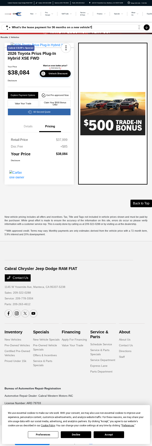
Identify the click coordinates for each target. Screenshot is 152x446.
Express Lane (98, 365)
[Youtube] (33, 313)
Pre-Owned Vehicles (17, 345)
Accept (109, 434)
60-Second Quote (41, 112)
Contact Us (20, 278)
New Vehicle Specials (46, 339)
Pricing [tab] (50, 126)
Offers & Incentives (45, 355)
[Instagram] (17, 313)
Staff (122, 356)
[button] (55, 95)
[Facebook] (8, 313)
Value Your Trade (23, 103)
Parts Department (101, 371)
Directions (125, 351)
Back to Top (141, 203)
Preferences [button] (128, 425)
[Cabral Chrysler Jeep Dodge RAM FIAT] (15, 13)
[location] (89, 3)
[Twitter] (25, 313)
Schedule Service (101, 344)
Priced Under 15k (15, 361)
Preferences (43, 434)
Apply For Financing (74, 339)
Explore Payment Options (23, 95)
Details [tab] (28, 126)
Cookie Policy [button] (48, 425)
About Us (124, 339)
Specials (41, 332)
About (124, 332)
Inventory (13, 332)
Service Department (102, 360)
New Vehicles (13, 339)
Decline (76, 434)
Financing (71, 332)
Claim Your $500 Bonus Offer (55, 103)
